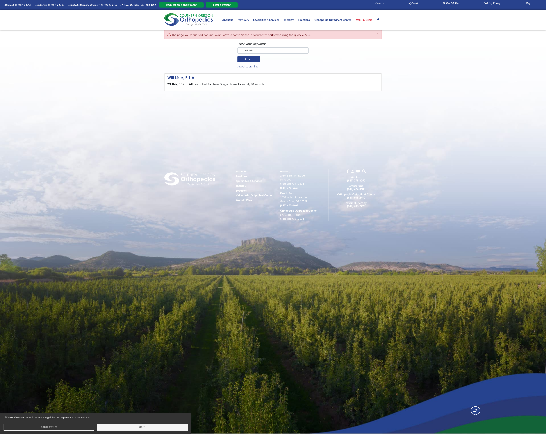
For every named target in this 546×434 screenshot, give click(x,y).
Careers (379, 3)
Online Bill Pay (451, 3)
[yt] (358, 171)
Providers (243, 19)
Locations (304, 19)
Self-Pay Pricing (492, 3)
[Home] (188, 20)
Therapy (289, 19)
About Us (227, 19)
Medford (285, 171)
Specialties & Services (266, 19)
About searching (247, 66)
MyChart (413, 3)
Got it (142, 427)
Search (249, 59)
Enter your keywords (251, 44)
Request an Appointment (181, 4)
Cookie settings (49, 427)
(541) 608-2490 (148, 5)
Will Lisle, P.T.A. (181, 77)
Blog (527, 3)
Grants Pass (287, 193)
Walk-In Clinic (363, 19)
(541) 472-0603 (56, 5)
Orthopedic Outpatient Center (332, 19)
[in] (352, 171)
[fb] (348, 171)
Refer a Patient (221, 4)
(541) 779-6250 (23, 5)
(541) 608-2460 (109, 5)
